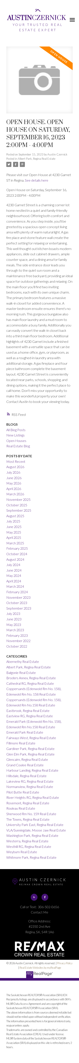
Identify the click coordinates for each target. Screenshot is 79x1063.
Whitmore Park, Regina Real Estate (31, 857)
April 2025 (13, 537)
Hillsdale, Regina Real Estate (26, 776)
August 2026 (15, 467)
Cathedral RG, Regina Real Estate (30, 683)
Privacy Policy (64, 963)
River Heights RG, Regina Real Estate (32, 797)
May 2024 (13, 575)
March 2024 (15, 586)
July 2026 (13, 472)
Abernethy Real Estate (22, 661)
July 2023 (13, 613)
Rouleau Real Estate (20, 808)
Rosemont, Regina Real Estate (27, 803)
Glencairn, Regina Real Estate (27, 759)
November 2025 (18, 499)
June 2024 (13, 570)
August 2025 (15, 516)
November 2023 (18, 597)
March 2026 (15, 494)
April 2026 (13, 489)
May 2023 (13, 625)
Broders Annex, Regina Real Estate (31, 678)
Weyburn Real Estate (21, 852)
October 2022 (16, 646)
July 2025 (13, 521)
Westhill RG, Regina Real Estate (28, 846)
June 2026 (13, 478)
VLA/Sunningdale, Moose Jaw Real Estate (36, 830)
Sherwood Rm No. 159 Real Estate (31, 814)
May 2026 (13, 483)
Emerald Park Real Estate (24, 732)
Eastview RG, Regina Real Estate (29, 716)
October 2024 (16, 554)
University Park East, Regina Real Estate (34, 825)
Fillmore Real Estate (20, 743)
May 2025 (13, 532)
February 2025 (17, 548)
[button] (34, 897)
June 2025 (13, 527)
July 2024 (13, 565)
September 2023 (18, 608)
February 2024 (17, 592)
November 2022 (18, 641)
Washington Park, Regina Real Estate (32, 835)
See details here (36, 180)
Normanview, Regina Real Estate (29, 787)
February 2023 (17, 635)
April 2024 (13, 581)
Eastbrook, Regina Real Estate (28, 711)
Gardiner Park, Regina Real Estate (30, 749)
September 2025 (18, 510)
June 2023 (13, 619)
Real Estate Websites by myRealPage (40, 967)
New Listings (15, 435)
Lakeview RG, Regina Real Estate (30, 781)
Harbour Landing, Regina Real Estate (32, 770)
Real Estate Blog (18, 446)
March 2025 (15, 543)
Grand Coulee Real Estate (25, 765)
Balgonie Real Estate (21, 673)
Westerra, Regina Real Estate (27, 841)
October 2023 (16, 603)
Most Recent (15, 461)
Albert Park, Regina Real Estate (36, 158)
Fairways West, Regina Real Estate (31, 738)
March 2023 (15, 630)
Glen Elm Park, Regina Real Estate (30, 754)
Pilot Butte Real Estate (22, 792)
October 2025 (16, 505)
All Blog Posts (15, 430)
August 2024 (15, 559)
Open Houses (16, 441)
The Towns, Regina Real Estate (28, 819)
